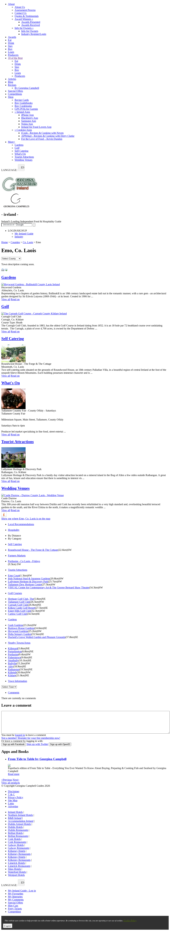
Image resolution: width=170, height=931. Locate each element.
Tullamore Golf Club (19, 601)
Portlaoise (13, 654)
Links (11, 803)
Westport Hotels (16, 875)
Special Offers (15, 91)
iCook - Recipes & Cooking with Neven (42, 133)
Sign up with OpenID (60, 744)
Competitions (15, 94)
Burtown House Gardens (21, 628)
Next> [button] (16, 779)
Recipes (12, 85)
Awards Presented (30, 22)
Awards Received (30, 25)
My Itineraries (15, 896)
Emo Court (14, 575)
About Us (20, 7)
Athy (10, 666)
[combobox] (21, 167)
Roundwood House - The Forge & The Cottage (33, 549)
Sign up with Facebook (14, 744)
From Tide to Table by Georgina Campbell (37, 759)
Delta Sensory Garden (19, 634)
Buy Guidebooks (24, 103)
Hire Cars (13, 905)
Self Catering (21, 150)
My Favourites (15, 893)
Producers (13, 55)
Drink (11, 43)
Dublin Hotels (15, 827)
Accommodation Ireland (20, 821)
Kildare (12, 675)
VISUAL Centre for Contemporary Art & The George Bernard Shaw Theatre (48, 587)
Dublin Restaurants (18, 830)
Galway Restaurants (18, 848)
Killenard (13, 648)
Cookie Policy (130, 920)
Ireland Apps (22, 112)
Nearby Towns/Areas (19, 642)
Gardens (19, 144)
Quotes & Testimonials (27, 16)
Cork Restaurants (17, 842)
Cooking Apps (23, 130)
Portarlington (15, 651)
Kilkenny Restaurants (19, 860)
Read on (15, 299)
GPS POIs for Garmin (26, 109)
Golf (17, 147)
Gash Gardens (15, 625)
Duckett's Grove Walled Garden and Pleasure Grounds (36, 637)
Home (4, 242)
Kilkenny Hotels (16, 857)
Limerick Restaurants (19, 866)
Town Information (17, 681)
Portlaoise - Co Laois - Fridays (24, 561)
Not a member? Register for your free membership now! (30, 738)
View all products (10, 782)
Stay (10, 46)
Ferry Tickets (15, 908)
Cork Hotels (14, 839)
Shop (10, 97)
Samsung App (28, 121)
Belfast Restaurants (18, 836)
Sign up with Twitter (37, 744)
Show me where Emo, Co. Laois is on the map (25, 518)
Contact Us (20, 13)
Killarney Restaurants (19, 854)
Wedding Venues (23, 159)
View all (5, 299)
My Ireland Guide (24, 233)
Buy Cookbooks (23, 106)
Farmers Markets (17, 555)
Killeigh (12, 672)
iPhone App (27, 115)
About (11, 4)
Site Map (12, 800)
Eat (9, 40)
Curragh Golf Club (18, 604)
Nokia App (27, 124)
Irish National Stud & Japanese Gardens (29, 578)
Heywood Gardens (18, 631)
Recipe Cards (22, 100)
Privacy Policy (15, 797)
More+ (11, 141)
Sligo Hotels (14, 869)
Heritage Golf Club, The (21, 598)
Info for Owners (24, 28)
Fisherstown (14, 657)
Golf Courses (15, 593)
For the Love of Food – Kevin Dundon (41, 138)
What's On (20, 153)
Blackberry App (29, 118)
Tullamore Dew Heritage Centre (25, 584)
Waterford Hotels (17, 872)
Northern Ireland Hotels (20, 815)
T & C (11, 794)
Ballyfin (12, 663)
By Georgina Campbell (27, 88)
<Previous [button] (6, 779)
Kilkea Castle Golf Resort (21, 607)
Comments (13, 692)
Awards (12, 37)
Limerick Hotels (16, 863)
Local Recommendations (21, 524)
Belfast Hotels (15, 833)
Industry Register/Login (33, 34)
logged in (20, 735)
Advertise (13, 806)
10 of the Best (15, 58)
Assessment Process (25, 10)
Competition (14, 911)
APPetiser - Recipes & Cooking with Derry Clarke (47, 135)
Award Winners (24, 19)
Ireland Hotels (15, 812)
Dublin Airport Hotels (19, 824)
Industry (19, 236)
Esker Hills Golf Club (19, 610)
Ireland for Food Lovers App (36, 127)
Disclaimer (13, 791)
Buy (10, 49)
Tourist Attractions (24, 156)
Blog (10, 82)
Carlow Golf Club (17, 613)
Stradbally (13, 660)
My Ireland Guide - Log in (22, 890)
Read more (13, 774)
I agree (7, 925)
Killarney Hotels (16, 851)
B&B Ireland (15, 818)
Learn (11, 52)
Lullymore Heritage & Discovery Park (28, 581)
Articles (12, 79)
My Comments (16, 899)
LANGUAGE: (9, 170)
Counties (15, 242)
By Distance (14, 535)
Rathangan (13, 669)
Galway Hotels (16, 845)
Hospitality (13, 530)
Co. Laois (28, 242)
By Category (14, 538)
